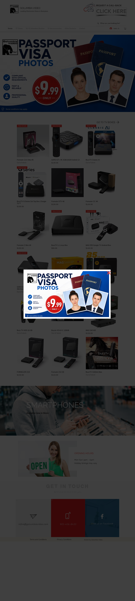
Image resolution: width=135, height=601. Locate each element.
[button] (109, 273)
